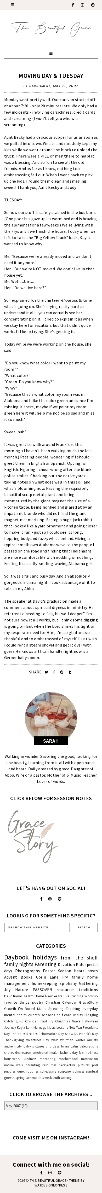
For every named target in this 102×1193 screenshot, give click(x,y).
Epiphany (68, 983)
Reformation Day (51, 1034)
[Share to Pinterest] (62, 672)
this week (45, 1077)
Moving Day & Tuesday (51, 75)
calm (74, 1046)
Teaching (73, 1008)
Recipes (31, 1034)
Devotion (66, 964)
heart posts (86, 970)
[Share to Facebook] (54, 672)
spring (20, 1077)
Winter (80, 1040)
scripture (64, 1071)
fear (81, 1052)
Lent (29, 1027)
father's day (69, 1052)
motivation (89, 1059)
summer (32, 1077)
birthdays (53, 1046)
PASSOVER (42, 989)
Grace (76, 1021)
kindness (30, 1059)
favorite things (17, 1002)
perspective (67, 1065)
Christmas (62, 1021)
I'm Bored (26, 1008)
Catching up (13, 1021)
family (78, 977)
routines (32, 1071)
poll (95, 1065)
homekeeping (44, 983)
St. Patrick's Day (86, 1034)
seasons (48, 1014)
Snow (69, 1034)
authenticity (13, 1046)
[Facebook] (73, 5)
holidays (45, 957)
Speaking (56, 1008)
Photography (27, 970)
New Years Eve (57, 996)
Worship (91, 996)
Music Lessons (57, 1027)
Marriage (39, 1027)
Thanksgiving (14, 1040)
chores (9, 1052)
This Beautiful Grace (48, 1180)
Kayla (21, 1027)
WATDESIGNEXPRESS (51, 1185)
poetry (37, 1002)
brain (65, 1046)
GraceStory (88, 1002)
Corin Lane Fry (52, 977)
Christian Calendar (61, 1002)
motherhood (68, 1059)
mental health (15, 1014)
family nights (18, 964)
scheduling (48, 1071)
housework (12, 1059)
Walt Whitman (62, 1040)
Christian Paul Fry (39, 1021)
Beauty (78, 1015)
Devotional (13, 996)
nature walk (13, 1065)
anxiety (92, 1040)
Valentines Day (37, 1040)
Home (39, 996)
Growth (10, 1008)
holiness (92, 1052)
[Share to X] (47, 672)
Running (77, 996)
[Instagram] (82, 5)
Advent (10, 977)
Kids (80, 964)
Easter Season (57, 970)
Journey (10, 1027)
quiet (21, 1071)
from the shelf (79, 958)
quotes (34, 1014)
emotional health (45, 1052)
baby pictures (34, 1046)
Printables (18, 1034)
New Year (75, 1027)
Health (28, 996)
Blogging (91, 1015)
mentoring (47, 1059)
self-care (64, 1014)
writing (66, 1077)
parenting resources (41, 1065)
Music (42, 1008)
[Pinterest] (93, 5)
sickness (78, 1071)
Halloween (90, 1021)
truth (56, 1077)
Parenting (45, 964)
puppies (10, 1071)
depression (23, 1052)
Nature (21, 989)
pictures (83, 1065)
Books (26, 977)
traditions (88, 989)
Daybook (16, 957)
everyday (90, 1008)
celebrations (89, 1046)
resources (65, 989)
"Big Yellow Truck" (51, 237)
